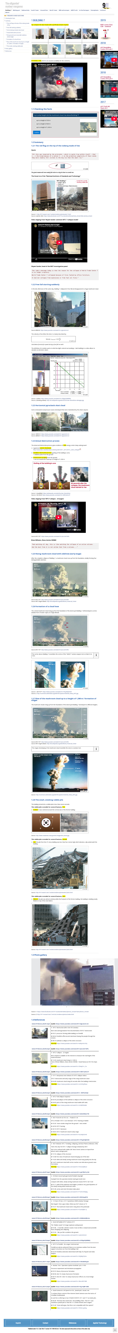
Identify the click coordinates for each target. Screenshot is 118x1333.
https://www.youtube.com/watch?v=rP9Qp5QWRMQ (56, 398)
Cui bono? (103, 10)
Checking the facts (10, 18)
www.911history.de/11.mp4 (41, 1261)
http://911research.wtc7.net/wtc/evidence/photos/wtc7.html (54, 214)
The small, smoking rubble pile (15, 46)
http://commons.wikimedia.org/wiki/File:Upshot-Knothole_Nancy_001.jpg (57, 693)
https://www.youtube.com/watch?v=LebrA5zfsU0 (71, 1235)
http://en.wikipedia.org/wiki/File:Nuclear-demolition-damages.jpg (65, 400)
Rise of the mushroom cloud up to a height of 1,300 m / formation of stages (18, 42)
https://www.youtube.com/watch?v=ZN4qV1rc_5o (72, 1066)
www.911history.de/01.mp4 (41, 1024)
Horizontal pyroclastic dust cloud (15, 30)
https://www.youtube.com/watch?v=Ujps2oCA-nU (55, 330)
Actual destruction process (14, 32)
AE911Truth (74, 10)
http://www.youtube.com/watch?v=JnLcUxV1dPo (55, 599)
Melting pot (16, 10)
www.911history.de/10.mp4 (41, 1240)
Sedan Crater (59, 4)
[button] (66, 1007)
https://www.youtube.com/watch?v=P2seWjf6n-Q (72, 1209)
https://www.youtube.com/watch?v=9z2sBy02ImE (72, 1134)
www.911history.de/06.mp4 (41, 1140)
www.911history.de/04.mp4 (41, 1093)
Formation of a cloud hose (14, 39)
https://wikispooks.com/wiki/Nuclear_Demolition (56, 493)
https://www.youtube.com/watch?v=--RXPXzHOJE (72, 1093)
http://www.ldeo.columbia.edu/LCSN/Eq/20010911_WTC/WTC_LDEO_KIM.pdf (56, 450)
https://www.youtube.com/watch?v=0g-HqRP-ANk (72, 1286)
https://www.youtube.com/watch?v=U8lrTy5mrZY (56, 495)
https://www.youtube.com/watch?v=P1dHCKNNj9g (72, 1192)
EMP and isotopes (64, 10)
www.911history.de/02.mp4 (41, 1049)
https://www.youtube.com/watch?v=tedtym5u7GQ (72, 1043)
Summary (7, 21)
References (8, 51)
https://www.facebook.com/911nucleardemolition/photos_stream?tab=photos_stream (68, 216)
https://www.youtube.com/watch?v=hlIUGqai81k (72, 1197)
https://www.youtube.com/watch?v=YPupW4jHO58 (57, 692)
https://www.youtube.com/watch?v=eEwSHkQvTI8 (72, 1114)
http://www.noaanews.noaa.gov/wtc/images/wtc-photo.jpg (52, 835)
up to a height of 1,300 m (44, 127)
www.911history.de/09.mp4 (41, 1218)
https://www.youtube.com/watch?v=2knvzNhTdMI (72, 1281)
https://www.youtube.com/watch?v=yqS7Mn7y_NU (72, 1172)
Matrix (7, 12)
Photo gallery (8, 48)
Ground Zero (44, 10)
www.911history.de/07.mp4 (41, 1172)
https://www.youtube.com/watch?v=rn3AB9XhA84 (72, 1105)
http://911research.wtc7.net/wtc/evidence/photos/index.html (55, 1014)
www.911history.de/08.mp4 (41, 1197)
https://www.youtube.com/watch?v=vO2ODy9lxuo (72, 1084)
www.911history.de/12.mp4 (41, 1286)
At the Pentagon (84, 10)
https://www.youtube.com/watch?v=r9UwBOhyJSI (72, 1261)
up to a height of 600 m (43, 124)
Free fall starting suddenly (14, 27)
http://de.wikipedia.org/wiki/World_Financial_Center (61, 601)
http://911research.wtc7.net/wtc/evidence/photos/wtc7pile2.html (54, 892)
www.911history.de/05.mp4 (41, 1114)
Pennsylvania (94, 10)
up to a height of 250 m (43, 120)
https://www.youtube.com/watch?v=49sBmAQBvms (73, 1218)
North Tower (53, 10)
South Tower (35, 10)
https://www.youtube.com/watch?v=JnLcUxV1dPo (55, 536)
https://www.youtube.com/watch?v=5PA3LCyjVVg (72, 1308)
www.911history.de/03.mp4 (41, 1072)
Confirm (36, 132)
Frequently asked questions (15, 15)
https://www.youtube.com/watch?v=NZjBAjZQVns (72, 1256)
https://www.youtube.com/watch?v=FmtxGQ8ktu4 (72, 1167)
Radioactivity (25, 10)
